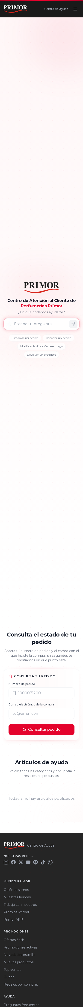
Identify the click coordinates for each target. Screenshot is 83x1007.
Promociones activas (20, 947)
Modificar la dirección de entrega (41, 346)
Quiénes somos (16, 890)
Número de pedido (22, 684)
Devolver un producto (41, 354)
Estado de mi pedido (25, 338)
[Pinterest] (35, 862)
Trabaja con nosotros (20, 905)
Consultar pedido (44, 729)
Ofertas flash (14, 940)
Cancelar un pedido (58, 338)
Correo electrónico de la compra (31, 704)
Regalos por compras (21, 984)
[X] (20, 862)
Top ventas (12, 970)
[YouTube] (28, 862)
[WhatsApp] (50, 862)
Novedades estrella (19, 955)
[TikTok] (43, 862)
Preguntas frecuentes (21, 1005)
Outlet (9, 977)
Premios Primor (16, 912)
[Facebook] (13, 862)
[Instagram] (6, 862)
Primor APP (13, 919)
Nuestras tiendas (17, 897)
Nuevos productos (18, 962)
